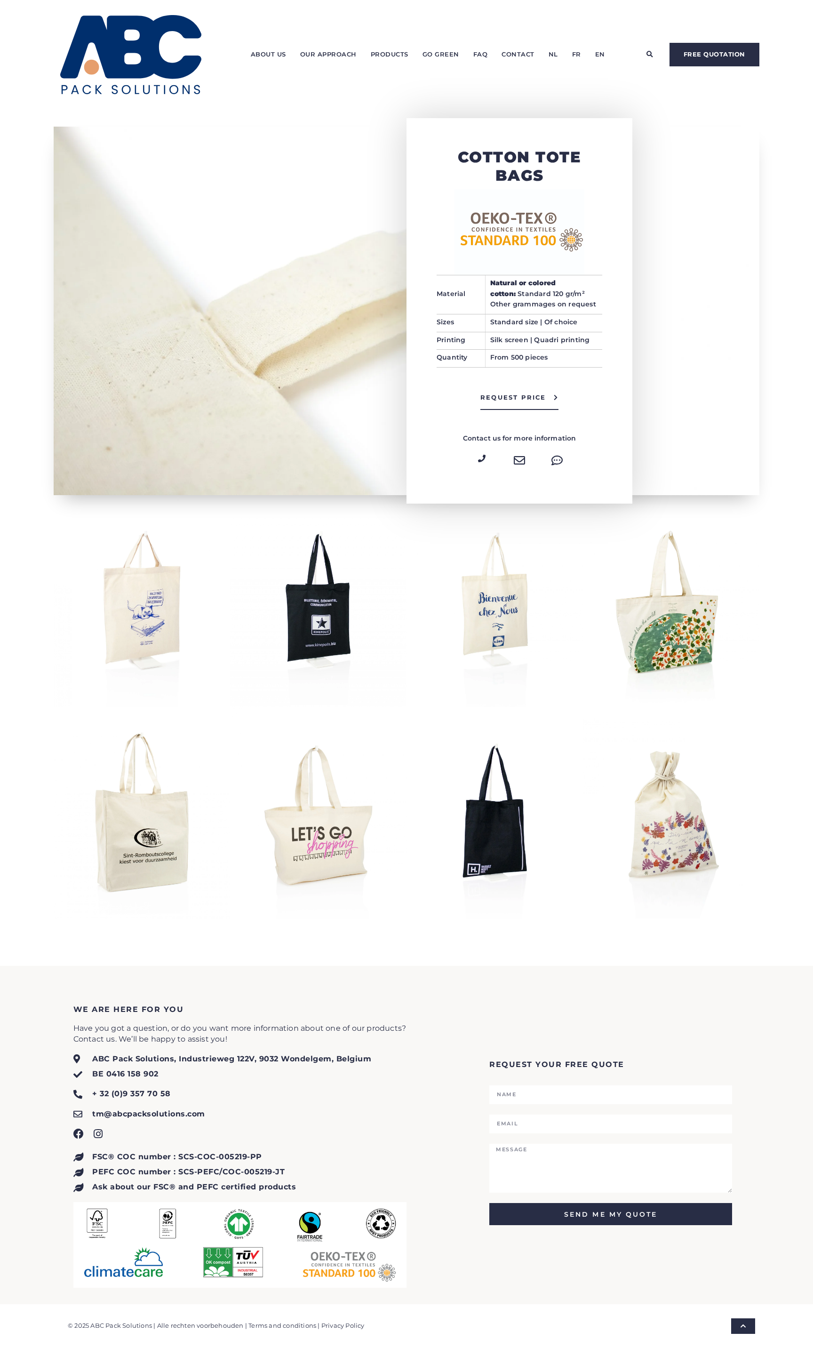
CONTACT (518, 54)
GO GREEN (440, 54)
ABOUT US (268, 54)
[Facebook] (78, 1134)
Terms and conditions (282, 1325)
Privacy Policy (343, 1325)
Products (389, 54)
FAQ (480, 54)
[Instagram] (98, 1134)
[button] (650, 55)
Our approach (328, 54)
